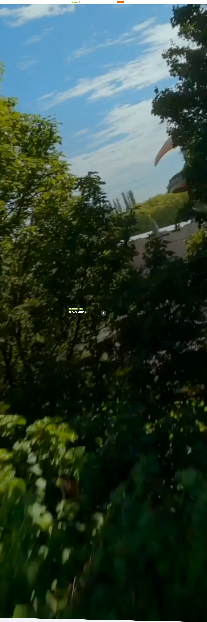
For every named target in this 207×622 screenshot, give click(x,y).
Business (93, 2)
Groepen (89, 2)
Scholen (84, 2)
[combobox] (109, 2)
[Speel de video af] (103, 313)
